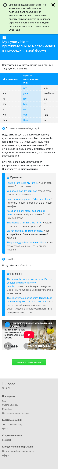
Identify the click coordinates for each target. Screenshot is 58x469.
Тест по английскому (12, 424)
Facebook (6, 439)
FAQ (4, 400)
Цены (5, 428)
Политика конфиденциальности (18, 451)
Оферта (6, 455)
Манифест (7, 409)
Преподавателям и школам (15, 413)
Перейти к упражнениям (28, 362)
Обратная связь (10, 404)
